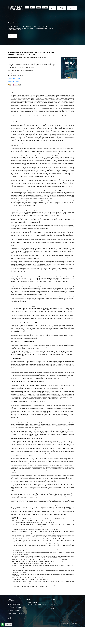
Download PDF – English (13, 81)
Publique (38, 7)
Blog (52, 602)
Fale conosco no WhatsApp (32, 602)
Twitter (52, 606)
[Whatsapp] (10, 618)
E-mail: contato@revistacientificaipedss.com (36, 604)
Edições (32, 7)
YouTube (52, 608)
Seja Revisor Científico (72, 8)
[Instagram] (8, 618)
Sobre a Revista (52, 8)
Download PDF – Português (14, 78)
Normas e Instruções (62, 8)
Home (27, 7)
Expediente (45, 7)
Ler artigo (12, 35)
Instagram (53, 604)
